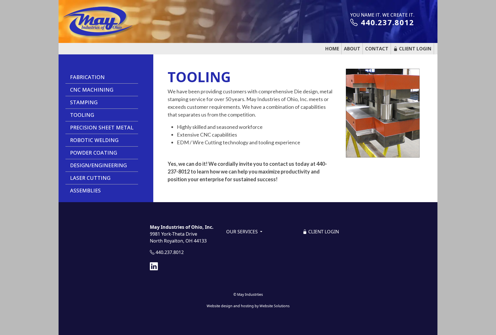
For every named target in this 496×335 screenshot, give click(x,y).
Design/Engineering (98, 165)
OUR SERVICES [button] (242, 231)
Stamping (84, 102)
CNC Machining (91, 89)
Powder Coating (93, 152)
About (352, 49)
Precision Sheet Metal (101, 127)
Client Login (414, 49)
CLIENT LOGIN (323, 231)
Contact (376, 49)
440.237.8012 (386, 22)
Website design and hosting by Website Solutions (248, 306)
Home (332, 49)
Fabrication (87, 77)
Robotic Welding (94, 140)
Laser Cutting (90, 177)
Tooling (82, 114)
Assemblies (85, 190)
